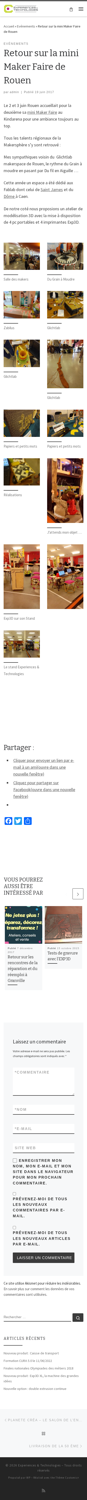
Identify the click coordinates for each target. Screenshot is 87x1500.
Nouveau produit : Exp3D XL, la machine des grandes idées (41, 1378)
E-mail (23, 1129)
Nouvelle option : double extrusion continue (35, 1388)
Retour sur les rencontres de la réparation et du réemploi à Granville (23, 969)
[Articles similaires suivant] (77, 893)
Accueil (9, 26)
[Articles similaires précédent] (66, 893)
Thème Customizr (67, 1477)
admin (14, 92)
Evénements (26, 26)
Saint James (52, 189)
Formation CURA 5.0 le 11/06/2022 (28, 1361)
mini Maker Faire (42, 112)
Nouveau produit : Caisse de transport (31, 1353)
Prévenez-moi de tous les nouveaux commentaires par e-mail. (40, 1207)
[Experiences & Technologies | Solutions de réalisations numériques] (21, 8)
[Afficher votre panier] (71, 8)
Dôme (9, 196)
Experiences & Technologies (39, 1465)
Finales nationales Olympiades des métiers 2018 (38, 1368)
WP (28, 1477)
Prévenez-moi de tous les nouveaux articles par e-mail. (42, 1238)
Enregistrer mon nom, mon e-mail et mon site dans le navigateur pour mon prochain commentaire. (43, 1171)
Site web (25, 1148)
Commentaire (32, 1072)
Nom (21, 1109)
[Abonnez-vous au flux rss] (43, 1491)
